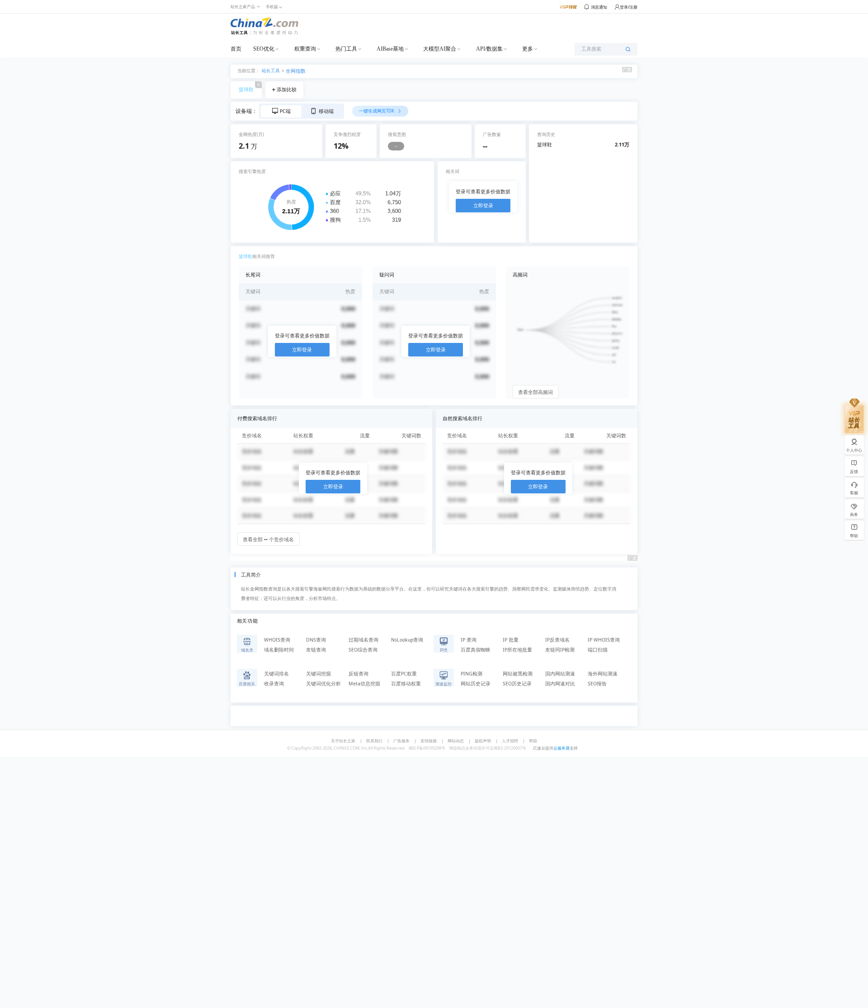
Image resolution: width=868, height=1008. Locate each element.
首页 (236, 49)
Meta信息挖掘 (364, 683)
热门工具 (346, 49)
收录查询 (274, 683)
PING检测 (471, 673)
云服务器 (561, 748)
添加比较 (287, 89)
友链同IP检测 (560, 650)
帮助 (533, 741)
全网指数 (296, 71)
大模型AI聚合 (439, 49)
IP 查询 (468, 640)
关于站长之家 (343, 741)
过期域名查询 (363, 640)
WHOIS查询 (277, 640)
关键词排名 (276, 673)
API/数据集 (489, 49)
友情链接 (428, 741)
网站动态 (456, 741)
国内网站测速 (560, 673)
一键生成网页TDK (377, 111)
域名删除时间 (279, 650)
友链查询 (316, 650)
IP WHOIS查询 (604, 640)
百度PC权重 (404, 673)
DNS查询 (316, 640)
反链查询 (358, 673)
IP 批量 (511, 640)
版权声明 (483, 741)
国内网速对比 (560, 683)
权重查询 (305, 49)
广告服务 (401, 741)
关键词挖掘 (318, 673)
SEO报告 (597, 683)
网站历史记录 (476, 683)
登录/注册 (628, 7)
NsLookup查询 (407, 640)
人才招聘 (510, 741)
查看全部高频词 (535, 392)
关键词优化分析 (323, 683)
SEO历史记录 (517, 683)
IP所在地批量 (517, 650)
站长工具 (271, 70)
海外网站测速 (603, 673)
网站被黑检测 (518, 673)
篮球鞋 (246, 89)
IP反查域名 (557, 640)
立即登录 (483, 205)
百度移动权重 (406, 683)
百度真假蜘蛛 (476, 650)
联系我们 (374, 741)
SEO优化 (263, 49)
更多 (527, 49)
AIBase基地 (390, 49)
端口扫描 (598, 650)
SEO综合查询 (363, 650)
